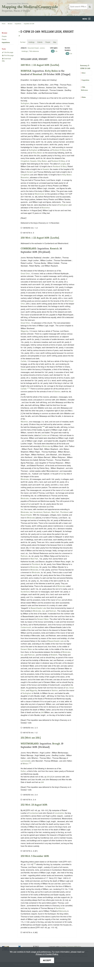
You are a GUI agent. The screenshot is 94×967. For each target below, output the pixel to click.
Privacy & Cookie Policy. (47, 954)
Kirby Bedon (51, 70)
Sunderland (37, 512)
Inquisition (85, 80)
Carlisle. (24, 388)
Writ (83, 73)
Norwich (30, 172)
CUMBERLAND (28, 248)
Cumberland (34, 813)
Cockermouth (26, 627)
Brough (56, 743)
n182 (34, 864)
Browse (10, 24)
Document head (33, 48)
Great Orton (25, 273)
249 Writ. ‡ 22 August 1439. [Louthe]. (40, 65)
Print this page (9, 55)
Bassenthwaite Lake (38, 608)
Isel (62, 473)
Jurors (42, 48)
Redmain (46, 512)
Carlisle (23, 361)
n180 (43, 426)
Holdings (25, 51)
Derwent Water (43, 619)
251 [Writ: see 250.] (31, 737)
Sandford (59, 908)
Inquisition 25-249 (29, 24)
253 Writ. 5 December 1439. (35, 856)
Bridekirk (54, 654)
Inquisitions (18, 24)
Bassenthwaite (26, 515)
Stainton (24, 369)
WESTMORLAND (30, 743)
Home (3, 24)
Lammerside (25, 761)
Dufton (23, 771)
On (56, 51)
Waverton (24, 421)
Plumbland (64, 512)
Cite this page (8, 52)
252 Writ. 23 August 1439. (34, 804)
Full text (22, 42)
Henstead (37, 74)
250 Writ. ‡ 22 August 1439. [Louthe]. (40, 237)
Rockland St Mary (59, 150)
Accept (47, 960)
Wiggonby (24, 331)
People (4, 36)
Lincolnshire (59, 813)
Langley (63, 163)
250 (48, 776)
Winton (25, 763)
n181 (30, 763)
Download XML (6, 59)
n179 (28, 388)
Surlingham (25, 103)
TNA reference (34, 51)
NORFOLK (26, 70)
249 (42, 712)
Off (53, 51)
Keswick (33, 161)
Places (4, 39)
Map (54, 42)
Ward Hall (55, 512)
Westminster (39, 194)
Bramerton (25, 177)
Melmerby (63, 911)
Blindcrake (46, 446)
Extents (39, 42)
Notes (84, 97)
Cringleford (25, 161)
